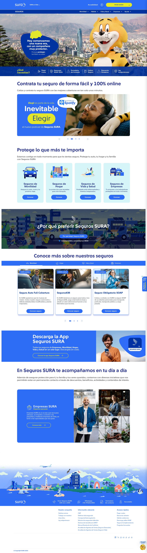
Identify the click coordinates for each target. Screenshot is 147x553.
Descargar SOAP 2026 (58, 71)
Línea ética (61, 518)
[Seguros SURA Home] (20, 5)
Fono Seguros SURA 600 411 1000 (65, 502)
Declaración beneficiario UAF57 (88, 523)
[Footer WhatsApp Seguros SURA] (126, 538)
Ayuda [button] (127, 11)
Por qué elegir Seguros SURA (73, 236)
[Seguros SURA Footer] (20, 503)
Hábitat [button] (93, 11)
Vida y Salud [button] (104, 11)
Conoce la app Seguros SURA (48, 355)
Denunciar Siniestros (105, 71)
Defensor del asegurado (85, 515)
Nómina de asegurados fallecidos (88, 520)
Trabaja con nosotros (64, 515)
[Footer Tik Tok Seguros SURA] (129, 538)
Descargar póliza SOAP (124, 520)
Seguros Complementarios (125, 523)
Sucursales (128, 502)
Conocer (30, 197)
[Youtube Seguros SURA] (124, 538)
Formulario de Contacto (75, 71)
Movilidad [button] (83, 11)
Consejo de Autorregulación (86, 518)
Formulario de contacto (109, 502)
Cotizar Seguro (90, 71)
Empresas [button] (117, 11)
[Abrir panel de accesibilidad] (102, 5)
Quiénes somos (63, 513)
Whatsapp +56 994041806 (88, 502)
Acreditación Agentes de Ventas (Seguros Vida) (92, 530)
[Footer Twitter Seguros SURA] (118, 538)
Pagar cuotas (121, 513)
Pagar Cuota (44, 71)
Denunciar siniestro (123, 515)
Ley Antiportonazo (123, 71)
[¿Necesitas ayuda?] (143, 548)
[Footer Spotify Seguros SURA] (132, 538)
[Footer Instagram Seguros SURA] (121, 538)
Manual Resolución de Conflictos (88, 525)
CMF (79, 513)
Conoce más (36, 425)
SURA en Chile (34, 5)
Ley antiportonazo (64, 520)
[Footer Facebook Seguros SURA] (115, 537)
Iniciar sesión (118, 5)
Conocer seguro (36, 311)
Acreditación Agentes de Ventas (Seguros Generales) (94, 527)
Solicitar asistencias (123, 518)
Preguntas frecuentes (123, 525)
